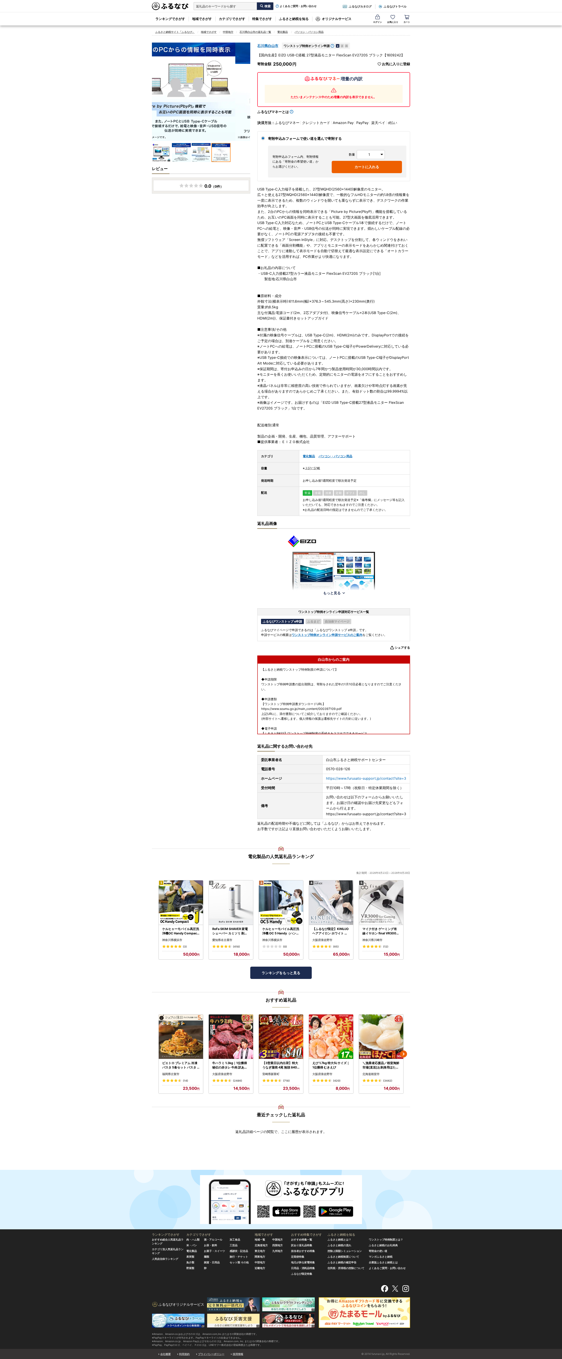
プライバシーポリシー (211, 1354)
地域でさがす (202, 19)
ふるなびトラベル (395, 6)
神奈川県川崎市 (372, 940)
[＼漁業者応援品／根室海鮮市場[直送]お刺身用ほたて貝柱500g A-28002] (381, 1036)
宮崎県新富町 (270, 1074)
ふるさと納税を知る (294, 19)
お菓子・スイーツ (214, 1251)
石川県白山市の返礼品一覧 (255, 32)
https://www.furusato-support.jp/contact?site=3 (366, 778)
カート (406, 22)
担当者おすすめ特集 (303, 1251)
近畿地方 (260, 1268)
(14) (185, 1080)
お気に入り (392, 22)
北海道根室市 (371, 1074)
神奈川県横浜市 (172, 940)
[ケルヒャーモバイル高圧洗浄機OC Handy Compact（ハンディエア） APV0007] (181, 902)
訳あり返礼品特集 (301, 1245)
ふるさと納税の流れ (339, 1245)
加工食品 (235, 1239)
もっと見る (332, 593)
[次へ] (403, 1053)
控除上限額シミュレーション (345, 1251)
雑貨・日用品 (212, 1262)
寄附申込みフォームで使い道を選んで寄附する (305, 138)
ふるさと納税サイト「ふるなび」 (175, 32)
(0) (285, 946)
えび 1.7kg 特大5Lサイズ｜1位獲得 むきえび (331, 1065)
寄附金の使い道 (378, 1251)
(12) (385, 946)
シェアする (402, 647)
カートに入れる (367, 167)
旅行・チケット (239, 1256)
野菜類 (190, 1268)
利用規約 (184, 1354)
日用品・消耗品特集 (303, 1268)
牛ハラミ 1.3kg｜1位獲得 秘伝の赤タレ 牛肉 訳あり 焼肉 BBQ (229, 1065)
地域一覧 (260, 1239)
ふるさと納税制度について (343, 1256)
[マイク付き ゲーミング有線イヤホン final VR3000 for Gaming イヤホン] (381, 902)
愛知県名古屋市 (222, 940)
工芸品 (234, 1245)
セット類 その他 (239, 1262)
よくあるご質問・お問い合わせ (298, 6)
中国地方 (277, 1239)
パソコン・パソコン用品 (309, 32)
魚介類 (190, 1262)
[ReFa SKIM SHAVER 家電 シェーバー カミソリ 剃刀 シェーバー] (231, 902)
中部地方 (228, 32)
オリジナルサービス (336, 19)
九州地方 (277, 1251)
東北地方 (260, 1251)
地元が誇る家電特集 (303, 1262)
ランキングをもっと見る (281, 973)
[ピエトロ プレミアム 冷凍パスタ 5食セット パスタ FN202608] (181, 1036)
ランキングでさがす (170, 19)
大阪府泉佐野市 (322, 940)
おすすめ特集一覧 (301, 1239)
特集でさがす (262, 19)
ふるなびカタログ (360, 6)
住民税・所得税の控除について (346, 1268)
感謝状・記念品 (239, 1251)
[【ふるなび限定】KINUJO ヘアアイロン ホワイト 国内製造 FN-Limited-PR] (331, 902)
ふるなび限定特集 (301, 1273)
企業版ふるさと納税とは (383, 1262)
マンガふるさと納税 (381, 1256)
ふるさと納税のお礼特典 (383, 1245)
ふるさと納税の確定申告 (342, 1262)
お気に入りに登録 (396, 64)
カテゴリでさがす (232, 19)
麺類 (206, 1256)
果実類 (190, 1256)
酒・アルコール (213, 1239)
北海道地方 (261, 1245)
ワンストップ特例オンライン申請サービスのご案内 (327, 635)
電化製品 (282, 32)
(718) (286, 1080)
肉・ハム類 (193, 1239)
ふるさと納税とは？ (339, 1239)
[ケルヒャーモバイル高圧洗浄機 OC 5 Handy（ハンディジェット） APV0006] (281, 902)
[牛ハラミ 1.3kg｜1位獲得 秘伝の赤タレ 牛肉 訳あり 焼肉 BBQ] (231, 1036)
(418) (236, 946)
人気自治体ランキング (165, 1258)
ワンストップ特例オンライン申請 (307, 46)
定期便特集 (297, 1256)
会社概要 (165, 1354)
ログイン (377, 22)
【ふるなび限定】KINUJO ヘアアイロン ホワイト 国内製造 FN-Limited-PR (330, 931)
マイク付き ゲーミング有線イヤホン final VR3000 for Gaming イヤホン (380, 931)
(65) (336, 946)
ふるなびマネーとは (273, 112)
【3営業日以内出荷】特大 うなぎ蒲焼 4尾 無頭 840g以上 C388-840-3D (280, 1065)
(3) (185, 946)
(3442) (387, 1080)
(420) (336, 1080)
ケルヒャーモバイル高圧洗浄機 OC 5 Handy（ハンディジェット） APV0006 (280, 931)
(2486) (237, 1080)
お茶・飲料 (210, 1245)
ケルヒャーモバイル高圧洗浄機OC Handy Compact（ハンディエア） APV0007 (180, 931)
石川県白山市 (267, 45)
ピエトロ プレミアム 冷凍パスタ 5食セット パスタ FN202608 (180, 1065)
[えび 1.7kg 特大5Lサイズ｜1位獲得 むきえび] (331, 1036)
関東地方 (260, 1256)
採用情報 (238, 1354)
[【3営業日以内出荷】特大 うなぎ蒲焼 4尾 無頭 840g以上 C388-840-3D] (281, 1036)
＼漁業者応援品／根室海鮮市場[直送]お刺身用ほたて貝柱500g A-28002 (380, 1065)
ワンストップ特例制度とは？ (386, 1239)
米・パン (191, 1245)
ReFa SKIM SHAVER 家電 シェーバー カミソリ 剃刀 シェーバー (230, 931)
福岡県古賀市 (170, 1074)
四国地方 (277, 1245)
